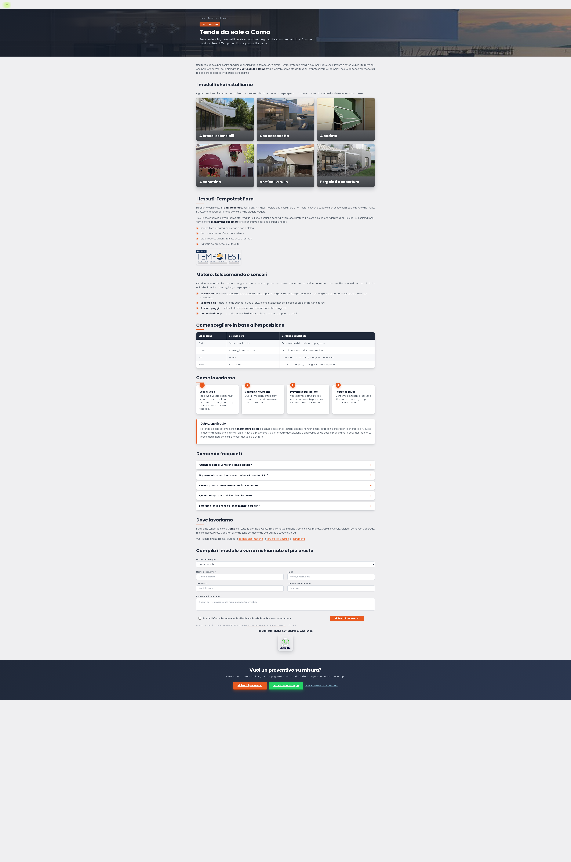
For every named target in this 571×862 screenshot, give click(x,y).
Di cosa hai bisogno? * (207, 559)
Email (290, 572)
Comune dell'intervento (299, 583)
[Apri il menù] (6, 5)
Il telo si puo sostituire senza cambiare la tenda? (228, 485)
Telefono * (201, 583)
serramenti (299, 538)
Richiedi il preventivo (250, 685)
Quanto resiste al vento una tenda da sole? (225, 464)
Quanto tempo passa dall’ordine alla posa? (225, 495)
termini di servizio (278, 625)
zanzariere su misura (277, 538)
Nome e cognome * (206, 572)
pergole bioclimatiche (251, 538)
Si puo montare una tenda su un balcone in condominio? (233, 475)
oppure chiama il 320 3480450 (321, 685)
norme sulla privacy (256, 625)
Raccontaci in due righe (208, 596)
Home (203, 18)
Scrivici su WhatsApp (286, 685)
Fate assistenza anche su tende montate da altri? (229, 505)
